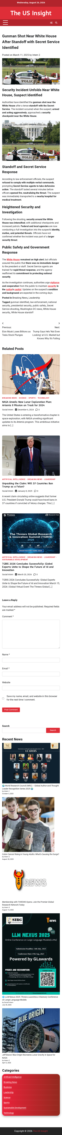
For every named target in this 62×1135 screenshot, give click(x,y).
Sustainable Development (15, 560)
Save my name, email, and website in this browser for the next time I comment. (32, 698)
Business (8, 1087)
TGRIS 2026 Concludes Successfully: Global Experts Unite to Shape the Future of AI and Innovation (27, 566)
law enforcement (38, 302)
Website (6, 682)
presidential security (21, 305)
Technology (43, 398)
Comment (8, 616)
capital (17, 289)
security (52, 286)
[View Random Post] (51, 23)
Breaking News (20, 297)
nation (9, 289)
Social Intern (7, 410)
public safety (39, 305)
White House (13, 259)
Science (23, 398)
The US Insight (31, 13)
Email (6, 668)
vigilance (54, 282)
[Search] (56, 23)
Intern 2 (36, 55)
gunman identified (20, 302)
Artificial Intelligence (14, 479)
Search (6, 726)
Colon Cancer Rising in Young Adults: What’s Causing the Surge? (30, 854)
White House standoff (22, 312)
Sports (32, 398)
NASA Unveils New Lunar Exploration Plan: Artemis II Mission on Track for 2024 (27, 403)
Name (6, 654)
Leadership (34, 297)
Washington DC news (31, 309)
